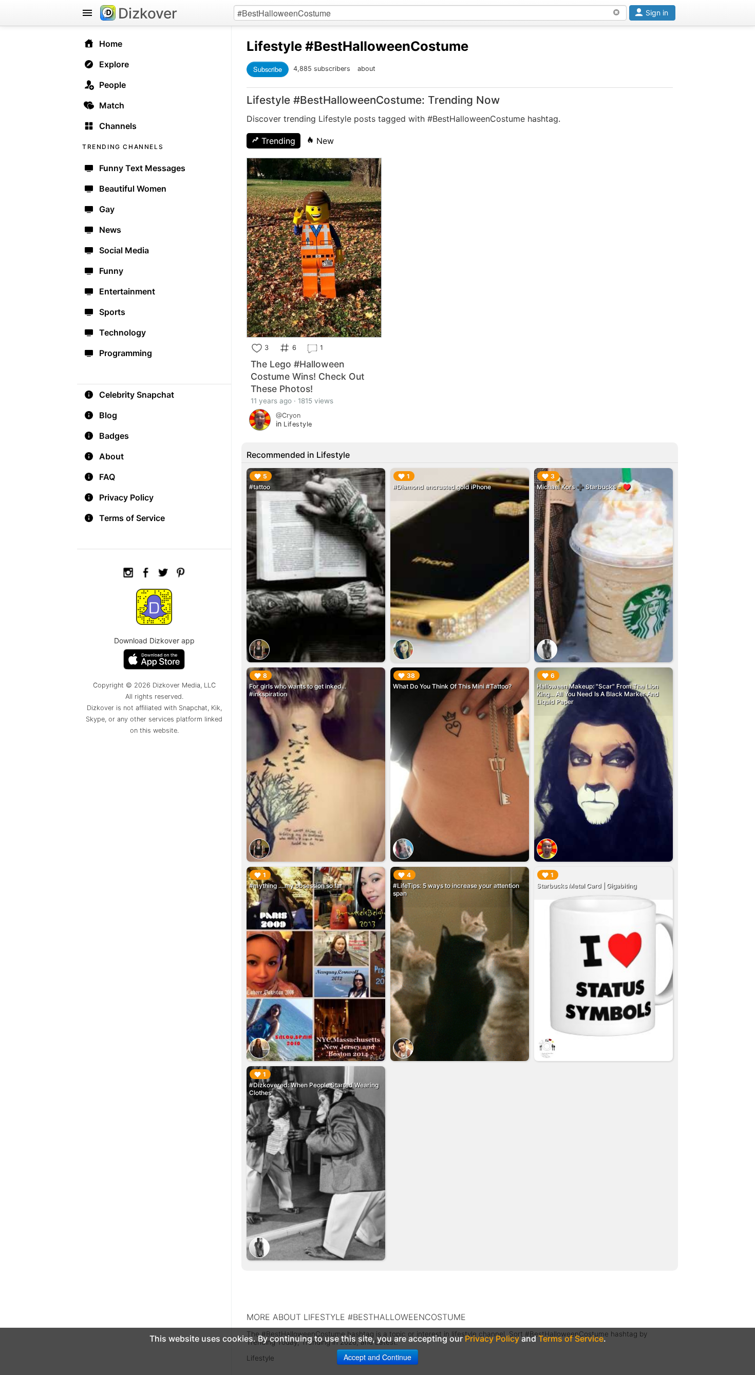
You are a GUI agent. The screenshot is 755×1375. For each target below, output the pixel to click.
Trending (277, 141)
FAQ (107, 477)
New (324, 141)
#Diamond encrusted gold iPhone (442, 487)
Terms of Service (132, 518)
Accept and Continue (377, 1357)
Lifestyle (274, 46)
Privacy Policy (126, 497)
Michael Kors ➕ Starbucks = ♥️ (584, 487)
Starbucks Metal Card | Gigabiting (586, 885)
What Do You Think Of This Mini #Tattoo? (452, 686)
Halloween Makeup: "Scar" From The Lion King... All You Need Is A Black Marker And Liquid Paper (598, 693)
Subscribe (267, 69)
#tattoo (259, 487)
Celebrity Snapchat (136, 394)
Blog (108, 415)
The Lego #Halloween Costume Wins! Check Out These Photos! (308, 376)
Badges (114, 436)
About (111, 456)
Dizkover (147, 13)
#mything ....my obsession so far (296, 885)
